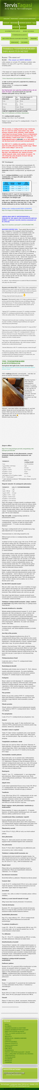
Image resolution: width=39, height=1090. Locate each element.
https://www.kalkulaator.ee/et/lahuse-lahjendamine (15, 113)
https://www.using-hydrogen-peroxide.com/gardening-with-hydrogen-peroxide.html (18, 449)
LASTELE (8, 1035)
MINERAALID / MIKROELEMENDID (15, 1038)
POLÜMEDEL (24, 42)
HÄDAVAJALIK (14, 42)
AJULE (7, 1024)
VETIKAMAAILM (10, 1057)
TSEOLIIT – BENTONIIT (10, 23)
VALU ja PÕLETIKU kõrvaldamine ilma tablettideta (19, 1054)
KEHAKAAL (8, 1060)
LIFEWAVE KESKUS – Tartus (27, 23)
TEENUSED (14, 19)
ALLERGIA (8, 1026)
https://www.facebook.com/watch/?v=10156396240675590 (17, 225)
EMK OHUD (8, 1048)
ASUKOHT (16, 27)
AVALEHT (6, 19)
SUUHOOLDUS (9, 1050)
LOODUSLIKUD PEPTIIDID (27, 19)
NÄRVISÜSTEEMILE (11, 1041)
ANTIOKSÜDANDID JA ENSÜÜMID (15, 1028)
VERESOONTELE (10, 1055)
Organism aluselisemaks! (11, 1045)
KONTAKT (23, 27)
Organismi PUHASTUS (11, 1043)
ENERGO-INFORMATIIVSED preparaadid (16, 1030)
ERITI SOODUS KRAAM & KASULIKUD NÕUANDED (15, 38)
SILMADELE (8, 1047)
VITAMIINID (8, 1059)
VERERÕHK (8, 1062)
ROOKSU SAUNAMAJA (28, 31)
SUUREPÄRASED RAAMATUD (19, 35)
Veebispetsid (30, 1088)
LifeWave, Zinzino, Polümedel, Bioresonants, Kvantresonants (19, 8)
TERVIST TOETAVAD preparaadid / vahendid (17, 1052)
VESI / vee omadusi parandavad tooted (15, 1033)
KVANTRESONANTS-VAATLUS (12, 31)
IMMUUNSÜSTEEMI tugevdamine (14, 1031)
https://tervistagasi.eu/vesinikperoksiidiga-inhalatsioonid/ (17, 210)
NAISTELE (8, 1040)
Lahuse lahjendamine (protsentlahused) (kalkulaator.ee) (16, 78)
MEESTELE (8, 1036)
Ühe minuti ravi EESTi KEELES (20, 60)
